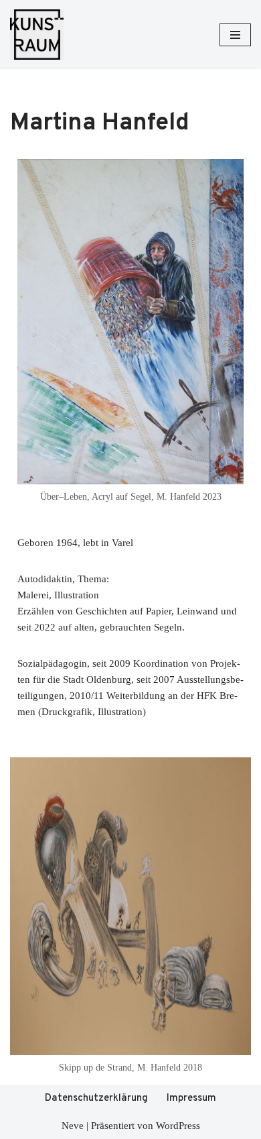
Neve (73, 1125)
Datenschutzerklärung (96, 1098)
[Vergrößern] (226, 175)
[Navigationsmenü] (235, 34)
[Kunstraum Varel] (37, 34)
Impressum (191, 1098)
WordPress (178, 1125)
